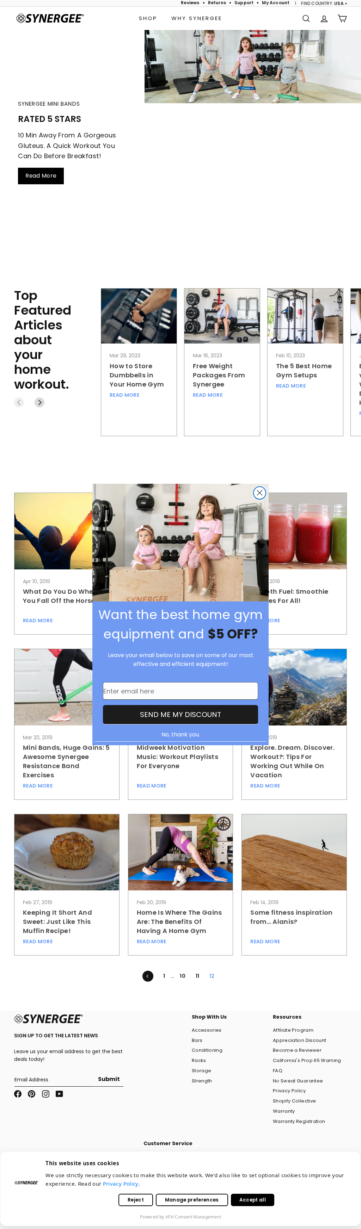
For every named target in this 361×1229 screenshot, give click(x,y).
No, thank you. (180, 734)
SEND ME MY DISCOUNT (180, 715)
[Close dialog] (259, 493)
